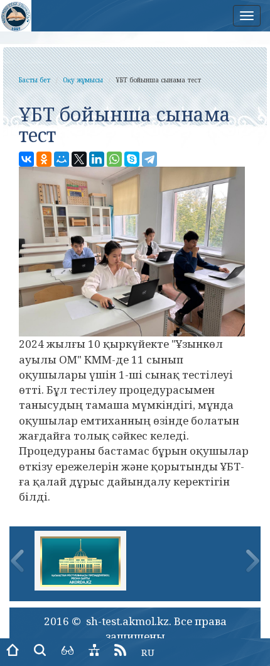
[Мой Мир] (61, 159)
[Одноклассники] (43, 159)
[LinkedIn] (96, 159)
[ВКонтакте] (26, 159)
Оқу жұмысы (83, 79)
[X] (79, 159)
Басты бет (34, 79)
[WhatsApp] (114, 159)
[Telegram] (149, 159)
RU (147, 652)
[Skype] (131, 159)
